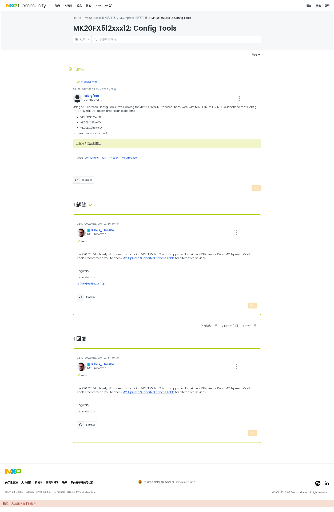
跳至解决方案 (89, 82)
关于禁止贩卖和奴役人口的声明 (50, 492)
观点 (79, 5)
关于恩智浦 (11, 482)
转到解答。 (94, 143)
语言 (309, 5)
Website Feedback (87, 492)
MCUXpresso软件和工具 (100, 18)
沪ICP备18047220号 (186, 482)
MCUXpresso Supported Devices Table (148, 258)
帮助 (318, 5)
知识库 (68, 5)
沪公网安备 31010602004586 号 (158, 482)
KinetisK (113, 157)
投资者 (39, 482)
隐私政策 (9, 492)
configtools (92, 157)
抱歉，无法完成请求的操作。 (21, 503)
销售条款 (30, 492)
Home (77, 18)
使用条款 (19, 492)
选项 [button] (255, 55)
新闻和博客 (52, 482)
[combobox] (176, 39)
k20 (104, 157)
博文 (88, 5)
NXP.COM (102, 5)
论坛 (57, 5)
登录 (327, 5)
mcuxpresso (129, 157)
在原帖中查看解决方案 (91, 284)
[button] (239, 98)
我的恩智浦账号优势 (82, 482)
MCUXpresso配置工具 (134, 18)
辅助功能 (71, 492)
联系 (64, 482)
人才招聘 (26, 482)
